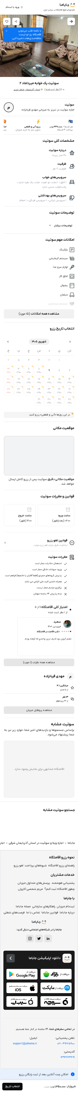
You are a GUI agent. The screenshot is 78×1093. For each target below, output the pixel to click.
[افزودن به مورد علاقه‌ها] (7, 21)
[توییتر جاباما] (39, 938)
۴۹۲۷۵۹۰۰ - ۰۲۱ (66, 1043)
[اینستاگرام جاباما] (30, 938)
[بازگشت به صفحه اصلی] (10, 958)
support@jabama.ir (25, 1043)
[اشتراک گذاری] (16, 21)
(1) (52, 89)
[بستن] (6, 31)
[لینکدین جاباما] (48, 938)
